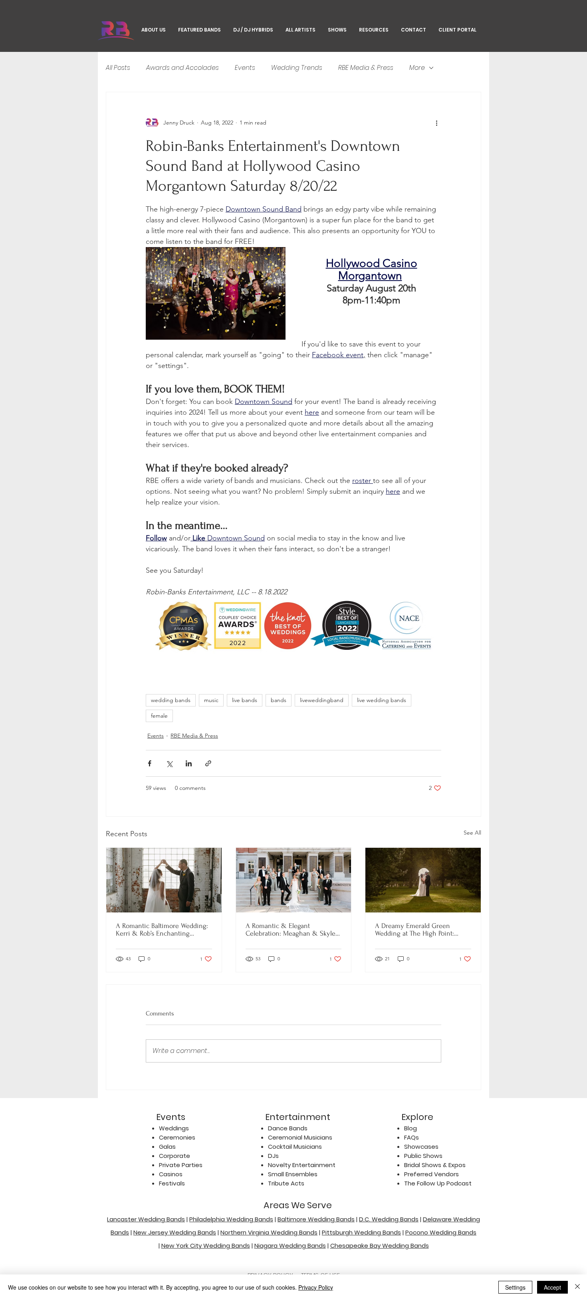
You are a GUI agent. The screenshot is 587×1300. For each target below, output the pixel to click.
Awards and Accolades (182, 67)
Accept (552, 1287)
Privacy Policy (315, 1287)
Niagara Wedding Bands (290, 1245)
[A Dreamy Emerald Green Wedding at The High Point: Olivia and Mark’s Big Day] (423, 880)
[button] (337, 30)
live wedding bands (381, 700)
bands (278, 700)
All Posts (118, 67)
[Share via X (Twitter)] (169, 763)
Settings (515, 1287)
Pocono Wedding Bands (440, 1232)
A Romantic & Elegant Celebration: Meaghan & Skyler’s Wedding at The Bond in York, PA (293, 929)
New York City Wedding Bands (205, 1245)
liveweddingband (321, 700)
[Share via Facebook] (149, 763)
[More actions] (436, 122)
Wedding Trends (296, 67)
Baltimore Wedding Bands (316, 1219)
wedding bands (170, 700)
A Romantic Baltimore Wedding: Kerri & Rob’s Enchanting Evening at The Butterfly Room (162, 929)
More (417, 67)
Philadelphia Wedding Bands (231, 1219)
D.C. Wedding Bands (388, 1219)
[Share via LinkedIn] (188, 763)
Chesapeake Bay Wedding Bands (379, 1245)
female (159, 715)
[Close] (577, 1287)
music (211, 700)
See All (472, 832)
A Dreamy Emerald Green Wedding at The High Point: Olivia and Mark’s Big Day (414, 929)
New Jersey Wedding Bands (174, 1232)
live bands (244, 700)
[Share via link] (208, 763)
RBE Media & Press (365, 67)
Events (245, 67)
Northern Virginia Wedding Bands (268, 1232)
